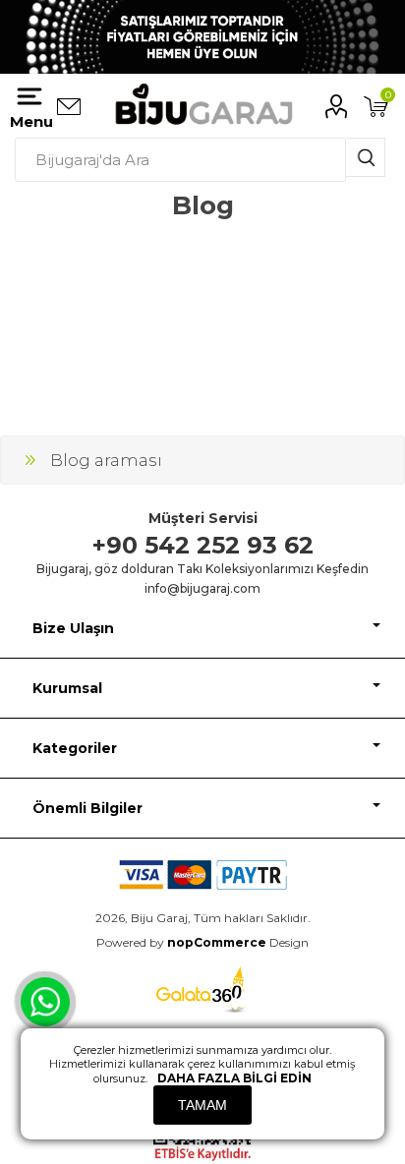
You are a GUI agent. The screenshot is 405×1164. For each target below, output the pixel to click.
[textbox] (180, 160)
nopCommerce (216, 942)
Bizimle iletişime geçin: (68, 107)
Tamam (202, 1105)
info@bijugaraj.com (202, 588)
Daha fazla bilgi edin (234, 1078)
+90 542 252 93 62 (203, 545)
